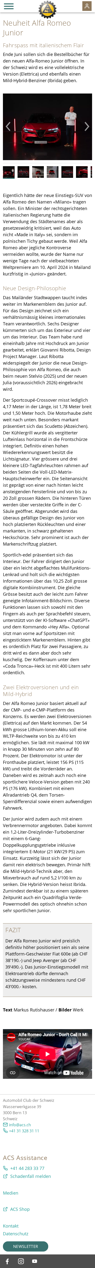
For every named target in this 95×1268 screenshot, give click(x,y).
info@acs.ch (20, 1124)
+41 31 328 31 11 (24, 1131)
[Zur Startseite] (47, 9)
